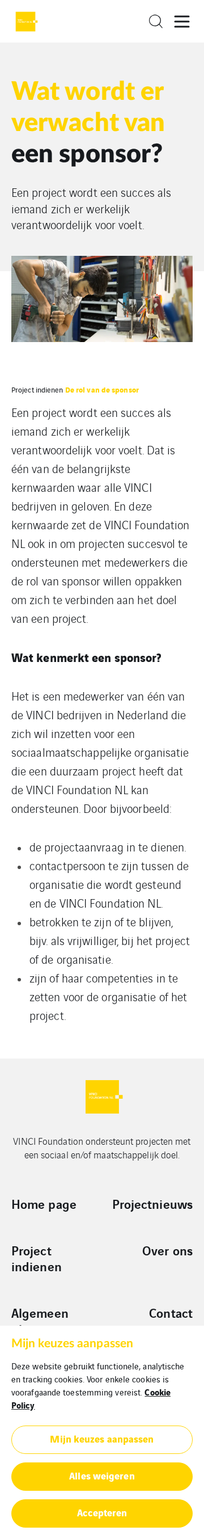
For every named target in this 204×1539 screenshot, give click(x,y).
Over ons (167, 1250)
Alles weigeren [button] (101, 1475)
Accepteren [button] (102, 1512)
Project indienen (37, 389)
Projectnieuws (152, 1204)
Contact (171, 1313)
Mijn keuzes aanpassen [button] (102, 1438)
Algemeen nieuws (40, 1320)
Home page (43, 1204)
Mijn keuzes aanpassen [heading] (72, 1344)
